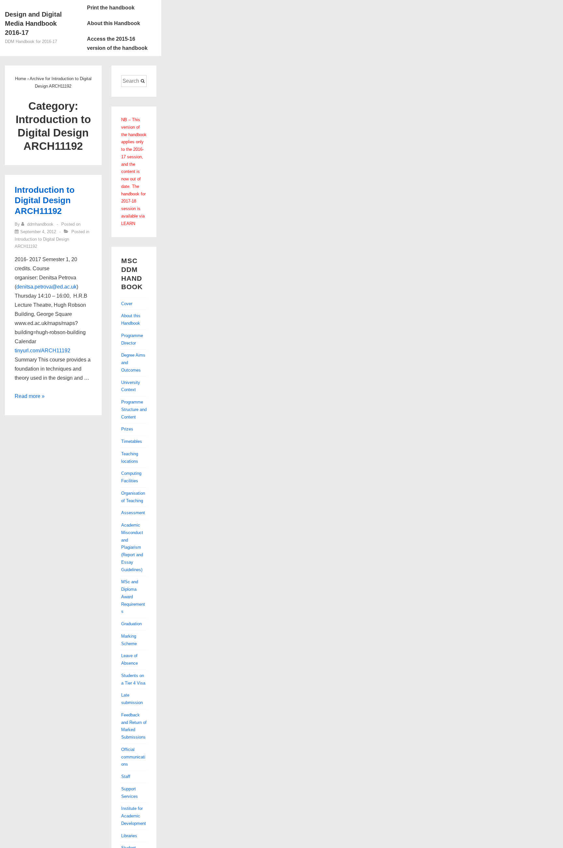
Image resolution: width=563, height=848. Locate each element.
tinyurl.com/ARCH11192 (42, 350)
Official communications (133, 757)
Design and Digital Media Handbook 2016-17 (33, 23)
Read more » (30, 396)
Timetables (131, 441)
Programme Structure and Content (134, 409)
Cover (126, 303)
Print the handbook (111, 7)
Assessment (133, 512)
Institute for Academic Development (133, 816)
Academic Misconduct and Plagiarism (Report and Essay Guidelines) (132, 547)
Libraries (129, 835)
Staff (125, 776)
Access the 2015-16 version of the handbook (117, 43)
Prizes (127, 429)
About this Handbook (113, 23)
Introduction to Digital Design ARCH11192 (45, 200)
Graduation (131, 623)
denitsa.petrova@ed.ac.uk (46, 287)
